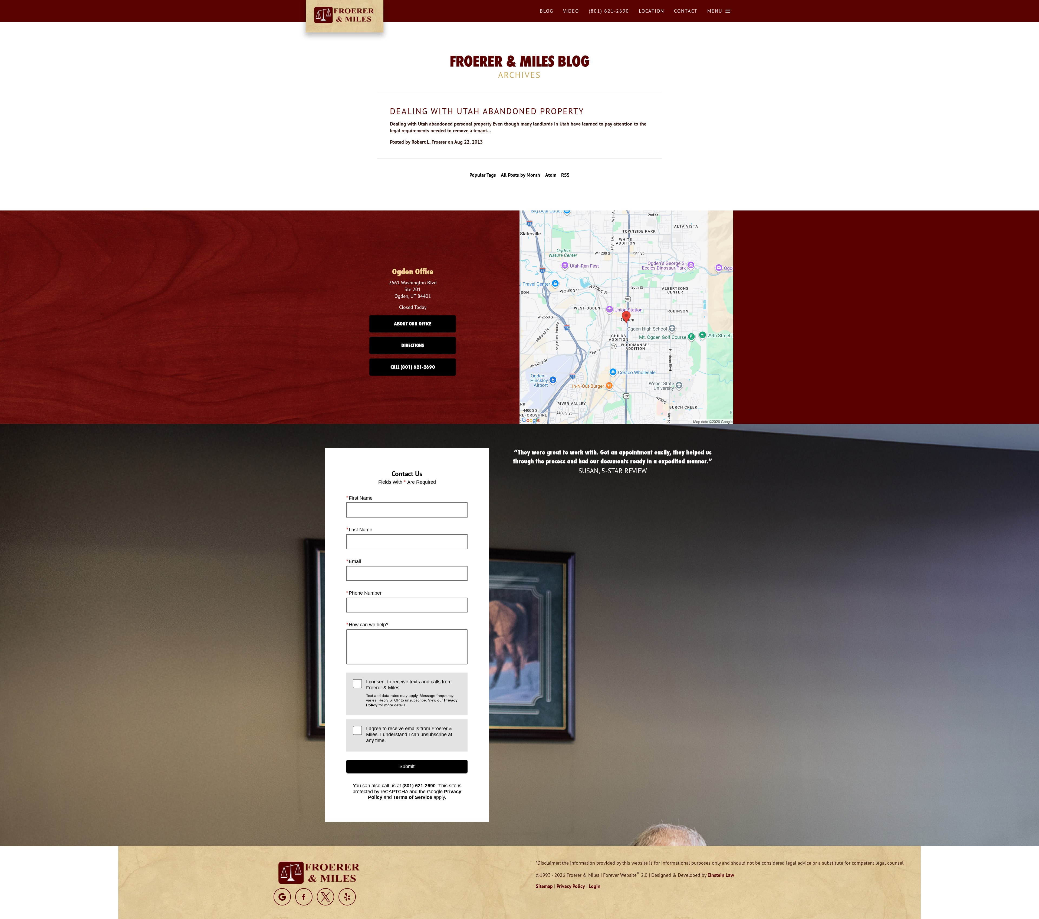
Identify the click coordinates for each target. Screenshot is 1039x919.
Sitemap (544, 886)
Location (651, 11)
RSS (565, 175)
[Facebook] (304, 896)
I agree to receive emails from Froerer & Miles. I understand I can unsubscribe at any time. (409, 734)
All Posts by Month (520, 175)
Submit (407, 766)
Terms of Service (412, 797)
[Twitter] (325, 896)
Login (594, 886)
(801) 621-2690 (419, 785)
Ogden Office (412, 271)
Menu (714, 11)
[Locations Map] (626, 317)
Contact (686, 11)
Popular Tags (482, 175)
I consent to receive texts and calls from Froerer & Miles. (412, 693)
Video (571, 11)
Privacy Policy (571, 886)
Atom (550, 175)
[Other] (282, 896)
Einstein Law (721, 875)
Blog (546, 11)
